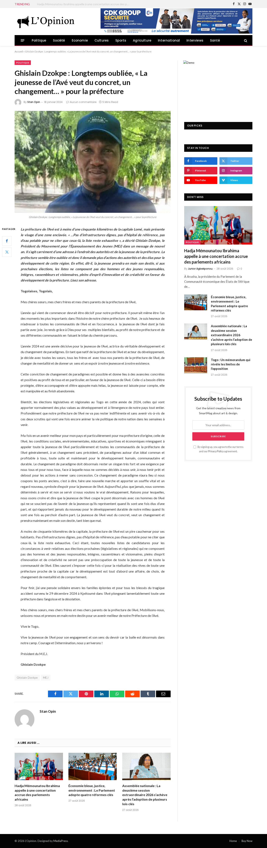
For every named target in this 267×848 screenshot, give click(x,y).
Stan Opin (33, 102)
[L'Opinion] (46, 21)
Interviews (194, 40)
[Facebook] (7, 241)
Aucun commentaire (83, 102)
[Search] (245, 40)
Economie (80, 40)
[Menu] (22, 40)
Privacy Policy (216, 451)
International (169, 40)
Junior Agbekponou (200, 268)
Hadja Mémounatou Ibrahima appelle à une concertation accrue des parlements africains (37, 792)
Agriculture (142, 40)
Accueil (19, 51)
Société (59, 40)
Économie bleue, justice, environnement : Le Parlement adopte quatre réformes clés (84, 4)
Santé (215, 40)
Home (233, 841)
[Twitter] (7, 252)
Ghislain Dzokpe (27, 677)
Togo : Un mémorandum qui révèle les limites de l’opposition (230, 364)
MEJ (45, 677)
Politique (39, 40)
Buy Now (247, 841)
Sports (120, 40)
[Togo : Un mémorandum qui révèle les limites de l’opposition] (195, 365)
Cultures (101, 40)
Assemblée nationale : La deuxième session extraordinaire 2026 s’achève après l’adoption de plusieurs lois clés (144, 795)
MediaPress (60, 841)
